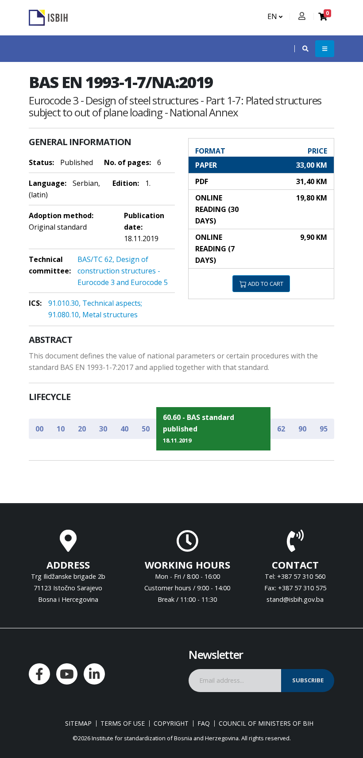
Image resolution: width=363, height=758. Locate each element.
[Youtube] (66, 674)
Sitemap (78, 723)
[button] (301, 48)
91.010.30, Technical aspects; (95, 303)
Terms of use (122, 723)
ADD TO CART (265, 284)
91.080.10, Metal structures (93, 314)
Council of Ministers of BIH (266, 723)
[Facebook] (39, 674)
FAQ (203, 723)
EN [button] (273, 16)
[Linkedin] (94, 674)
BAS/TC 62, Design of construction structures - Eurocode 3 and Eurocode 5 (122, 270)
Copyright (171, 723)
